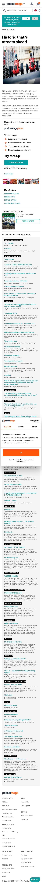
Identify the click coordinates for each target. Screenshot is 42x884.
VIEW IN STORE (28, 221)
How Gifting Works (27, 815)
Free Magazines (7, 813)
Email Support (25, 806)
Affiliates (5, 859)
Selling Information (8, 868)
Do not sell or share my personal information (21, 461)
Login (4, 876)
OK (21, 453)
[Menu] (3, 4)
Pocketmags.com (26, 859)
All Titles (5, 802)
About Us (24, 855)
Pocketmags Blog (7, 817)
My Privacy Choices (8, 846)
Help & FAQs (25, 802)
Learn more (8, 174)
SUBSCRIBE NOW (16, 162)
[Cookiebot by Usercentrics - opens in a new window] (30, 421)
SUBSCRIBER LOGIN (11, 194)
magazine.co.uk (26, 862)
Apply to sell (6, 872)
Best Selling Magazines (9, 809)
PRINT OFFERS (9, 197)
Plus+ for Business (8, 824)
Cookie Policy (6, 842)
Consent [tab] (7, 427)
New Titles (5, 806)
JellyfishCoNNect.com (28, 866)
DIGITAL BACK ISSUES (12, 203)
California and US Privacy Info (10, 833)
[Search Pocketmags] (4, 10)
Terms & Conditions (8, 839)
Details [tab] (21, 427)
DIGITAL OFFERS (10, 200)
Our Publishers (6, 820)
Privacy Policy (6, 828)
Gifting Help (25, 819)
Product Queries (7, 855)
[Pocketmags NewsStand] (14, 4)
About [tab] (34, 427)
